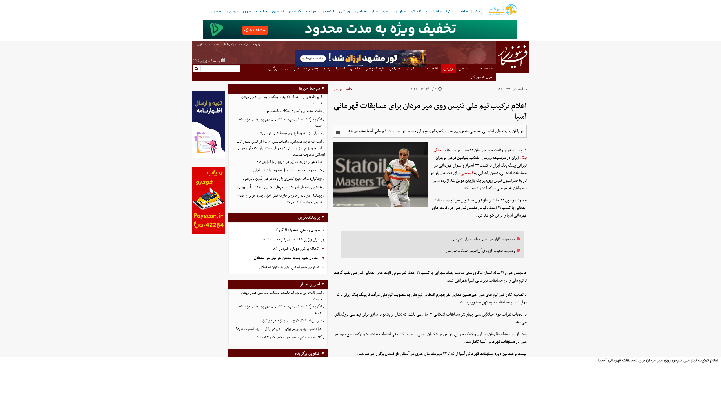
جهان (247, 11)
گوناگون (295, 11)
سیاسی (361, 11)
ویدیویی (215, 11)
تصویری (278, 11)
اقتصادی (327, 11)
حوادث (311, 11)
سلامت (261, 11)
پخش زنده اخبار (470, 11)
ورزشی (344, 11)
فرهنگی (232, 11)
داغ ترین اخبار (442, 11)
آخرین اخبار (380, 11)
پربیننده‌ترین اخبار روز (410, 11)
